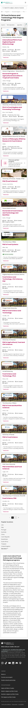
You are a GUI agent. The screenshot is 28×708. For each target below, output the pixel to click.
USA (2, 525)
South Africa (4, 541)
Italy (2, 527)
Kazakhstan (4, 539)
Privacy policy (14, 704)
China (2, 534)
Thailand (3, 544)
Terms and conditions (6, 704)
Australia (3, 532)
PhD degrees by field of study (8, 697)
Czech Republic (5, 537)
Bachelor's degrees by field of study (9, 694)
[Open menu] (25, 2)
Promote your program (6, 677)
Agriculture (19, 25)
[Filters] (25, 25)
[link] (18, 517)
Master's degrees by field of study (9, 691)
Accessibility (21, 704)
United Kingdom (5, 546)
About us (3, 674)
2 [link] (15, 517)
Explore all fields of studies (7, 688)
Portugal (3, 530)
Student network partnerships (8, 680)
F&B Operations (11, 25)
